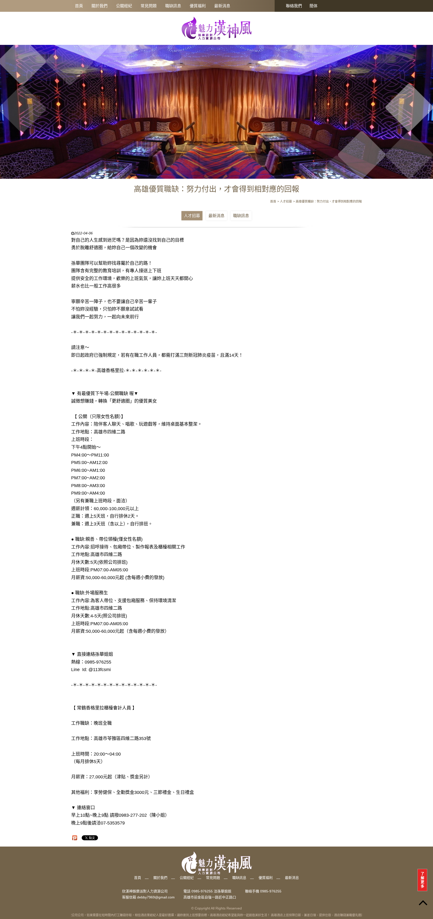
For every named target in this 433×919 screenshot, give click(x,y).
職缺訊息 (173, 6)
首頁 (79, 6)
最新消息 (222, 6)
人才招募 (192, 216)
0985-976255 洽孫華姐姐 (211, 891)
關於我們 (99, 6)
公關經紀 (124, 6)
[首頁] (216, 28)
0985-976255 (270, 891)
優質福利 (198, 6)
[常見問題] (216, 109)
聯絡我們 (294, 6)
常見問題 (149, 6)
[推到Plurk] (74, 837)
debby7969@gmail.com (156, 897)
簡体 (313, 6)
